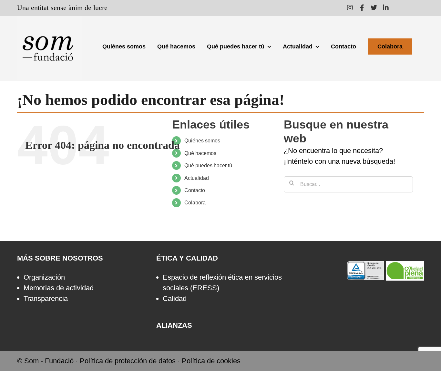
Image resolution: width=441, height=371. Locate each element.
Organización (44, 277)
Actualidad (196, 178)
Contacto (194, 190)
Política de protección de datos (128, 361)
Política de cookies (211, 361)
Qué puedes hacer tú (208, 165)
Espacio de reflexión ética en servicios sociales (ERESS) (222, 282)
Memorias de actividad (59, 288)
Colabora (195, 202)
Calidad (175, 298)
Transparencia (46, 298)
